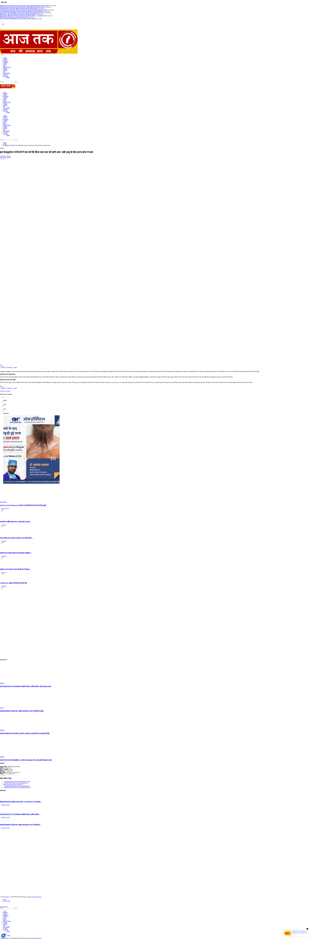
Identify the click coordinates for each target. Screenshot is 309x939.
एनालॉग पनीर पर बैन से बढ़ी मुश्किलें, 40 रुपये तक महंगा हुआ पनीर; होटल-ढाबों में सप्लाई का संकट (22, 13)
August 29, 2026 (5, 805)
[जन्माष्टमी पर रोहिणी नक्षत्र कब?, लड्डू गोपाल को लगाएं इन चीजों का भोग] (154, 515)
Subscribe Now (4, 906)
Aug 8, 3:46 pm (5, 508)
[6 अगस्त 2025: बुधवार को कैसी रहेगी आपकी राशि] (154, 578)
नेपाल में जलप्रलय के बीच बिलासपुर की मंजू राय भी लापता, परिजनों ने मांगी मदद (18, 18)
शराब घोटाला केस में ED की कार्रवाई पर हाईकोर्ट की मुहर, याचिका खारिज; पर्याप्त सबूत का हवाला (22, 7)
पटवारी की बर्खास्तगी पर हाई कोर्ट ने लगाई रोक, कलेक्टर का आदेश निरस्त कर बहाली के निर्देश (21, 11)
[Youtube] (3, 26)
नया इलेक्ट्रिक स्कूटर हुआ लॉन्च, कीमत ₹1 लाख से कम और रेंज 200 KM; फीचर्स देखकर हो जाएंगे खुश (23, 10)
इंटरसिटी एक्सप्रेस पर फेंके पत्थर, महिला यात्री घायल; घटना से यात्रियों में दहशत (18, 8)
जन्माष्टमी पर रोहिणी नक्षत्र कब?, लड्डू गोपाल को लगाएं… (15, 521)
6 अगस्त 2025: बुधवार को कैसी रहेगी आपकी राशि (13, 583)
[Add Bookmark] (0, 369)
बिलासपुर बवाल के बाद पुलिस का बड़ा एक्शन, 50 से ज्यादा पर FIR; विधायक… (21, 802)
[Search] (0, 80)
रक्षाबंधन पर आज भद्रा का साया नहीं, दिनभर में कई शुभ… (15, 569)
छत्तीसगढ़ (2, 683)
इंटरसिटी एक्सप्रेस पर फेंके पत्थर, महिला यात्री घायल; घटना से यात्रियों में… (20, 825)
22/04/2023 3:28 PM (5, 157)
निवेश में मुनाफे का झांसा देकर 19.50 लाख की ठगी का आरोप (13, 17)
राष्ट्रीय (2, 148)
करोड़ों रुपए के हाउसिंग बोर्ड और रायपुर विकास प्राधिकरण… (16, 553)
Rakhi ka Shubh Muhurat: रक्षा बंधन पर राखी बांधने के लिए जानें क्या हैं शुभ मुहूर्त (23, 505)
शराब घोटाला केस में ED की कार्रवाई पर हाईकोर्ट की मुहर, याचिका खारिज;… (20, 814)
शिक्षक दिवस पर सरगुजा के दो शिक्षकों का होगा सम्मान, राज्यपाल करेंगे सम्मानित (18, 14)
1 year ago (3, 524)
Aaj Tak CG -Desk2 (5, 156)
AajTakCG (7, 897)
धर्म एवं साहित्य (3, 502)
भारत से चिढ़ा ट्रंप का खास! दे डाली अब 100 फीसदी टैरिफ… (16, 538)
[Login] (0, 83)
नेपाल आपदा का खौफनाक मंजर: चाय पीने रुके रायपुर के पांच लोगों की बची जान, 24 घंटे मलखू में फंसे (22, 15)
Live (2, 54)
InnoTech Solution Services (34, 897)
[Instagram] (3, 22)
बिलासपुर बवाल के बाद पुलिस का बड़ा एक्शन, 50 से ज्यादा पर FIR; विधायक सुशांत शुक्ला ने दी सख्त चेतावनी (24, 5)
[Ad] (40, 656)
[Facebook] (3, 21)
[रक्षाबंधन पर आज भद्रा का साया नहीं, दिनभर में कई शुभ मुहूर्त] (154, 563)
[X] (4, 24)
